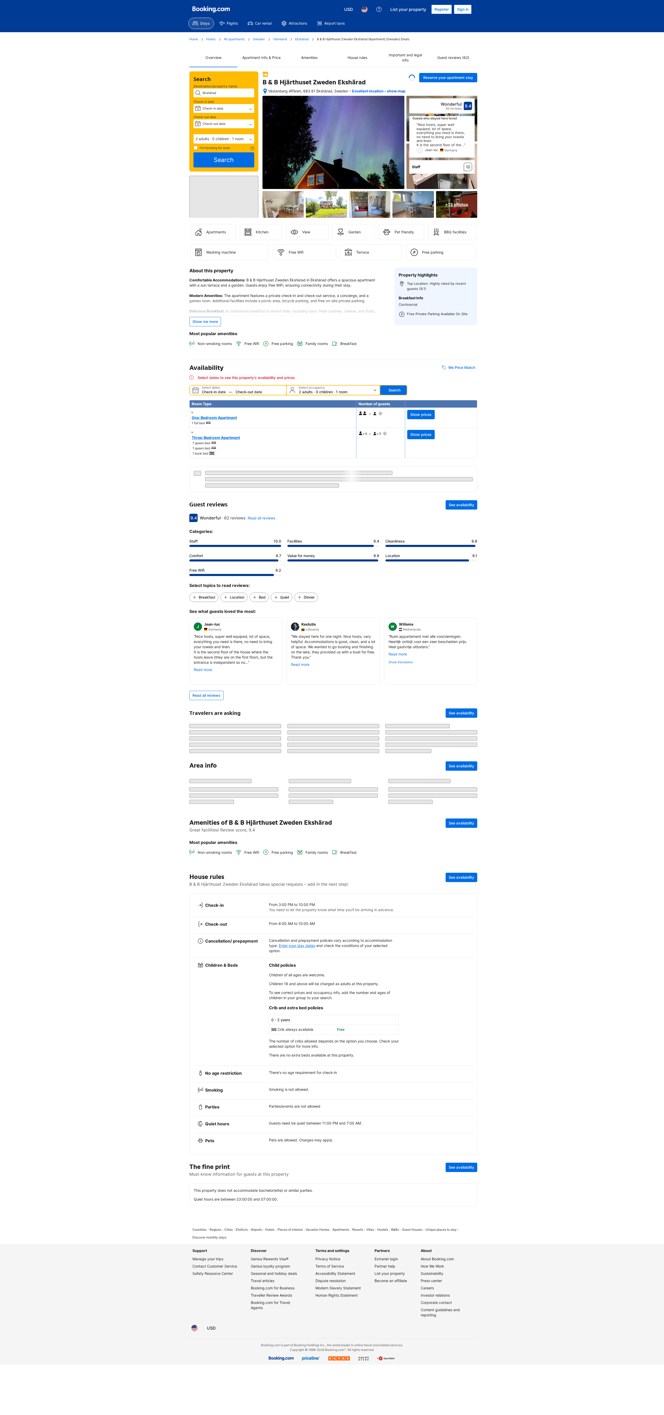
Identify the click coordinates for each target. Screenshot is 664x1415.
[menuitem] (201, 23)
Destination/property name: (215, 86)
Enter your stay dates (297, 1048)
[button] (223, 139)
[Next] (471, 140)
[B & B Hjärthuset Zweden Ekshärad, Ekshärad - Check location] (265, 91)
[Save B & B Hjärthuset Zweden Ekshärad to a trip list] (412, 77)
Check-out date (204, 117)
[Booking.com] (211, 9)
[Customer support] (379, 9)
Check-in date (203, 102)
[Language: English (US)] (364, 9)
